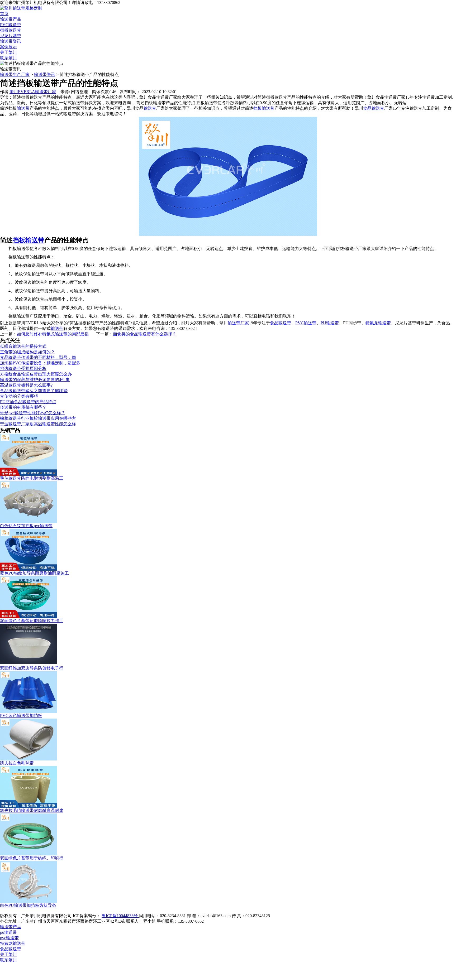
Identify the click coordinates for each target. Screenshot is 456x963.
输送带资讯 (10, 41)
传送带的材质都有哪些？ (23, 407)
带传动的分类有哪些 (19, 396)
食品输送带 (280, 323)
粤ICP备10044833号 (120, 915)
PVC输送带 (10, 24)
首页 (4, 13)
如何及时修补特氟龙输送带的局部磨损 (53, 334)
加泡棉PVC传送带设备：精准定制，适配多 (40, 363)
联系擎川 (8, 58)
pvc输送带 (9, 938)
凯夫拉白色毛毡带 (17, 763)
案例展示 (8, 47)
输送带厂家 (238, 323)
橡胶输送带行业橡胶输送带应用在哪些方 (38, 418)
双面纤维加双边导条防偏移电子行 (31, 668)
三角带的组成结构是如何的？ (27, 352)
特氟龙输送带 (378, 323)
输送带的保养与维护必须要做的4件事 (35, 379)
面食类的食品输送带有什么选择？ (144, 334)
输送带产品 (10, 19)
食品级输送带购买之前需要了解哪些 (34, 390)
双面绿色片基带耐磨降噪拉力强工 (31, 620)
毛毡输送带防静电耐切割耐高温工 (31, 478)
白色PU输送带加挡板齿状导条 (28, 905)
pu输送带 (8, 932)
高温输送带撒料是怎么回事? (26, 385)
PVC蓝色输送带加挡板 (21, 715)
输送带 (57, 328)
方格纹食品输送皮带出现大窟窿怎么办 (36, 374)
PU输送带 (330, 323)
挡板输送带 (10, 30)
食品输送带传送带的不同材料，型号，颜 (38, 357)
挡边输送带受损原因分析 (23, 368)
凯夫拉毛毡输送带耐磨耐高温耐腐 (31, 810)
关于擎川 (8, 52)
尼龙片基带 (10, 35)
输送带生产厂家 (15, 74)
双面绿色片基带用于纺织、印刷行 (31, 858)
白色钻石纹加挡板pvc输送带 (26, 525)
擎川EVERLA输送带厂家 (33, 91)
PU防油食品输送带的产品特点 (28, 401)
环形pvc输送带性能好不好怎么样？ (32, 413)
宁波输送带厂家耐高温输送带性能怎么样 (38, 424)
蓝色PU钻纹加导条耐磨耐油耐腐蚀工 (34, 573)
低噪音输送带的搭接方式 (23, 346)
